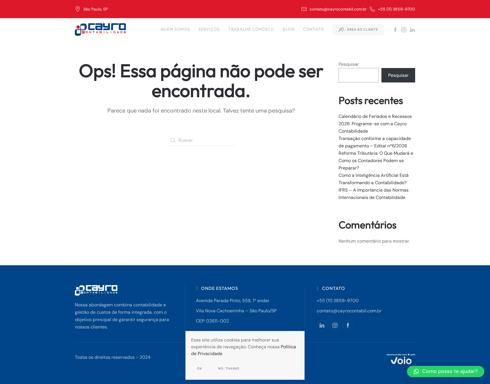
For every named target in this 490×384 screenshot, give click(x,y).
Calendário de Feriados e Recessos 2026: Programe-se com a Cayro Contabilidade (375, 123)
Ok (199, 368)
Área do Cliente (362, 29)
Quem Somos (175, 29)
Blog (289, 29)
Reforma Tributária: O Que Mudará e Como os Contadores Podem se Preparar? (376, 160)
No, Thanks (228, 368)
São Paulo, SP (95, 9)
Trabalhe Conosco (251, 29)
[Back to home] (101, 29)
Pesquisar (349, 64)
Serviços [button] (209, 29)
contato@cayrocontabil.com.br (338, 9)
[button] (445, 371)
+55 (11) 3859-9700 (396, 9)
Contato (313, 29)
